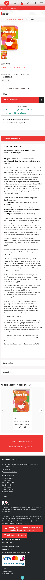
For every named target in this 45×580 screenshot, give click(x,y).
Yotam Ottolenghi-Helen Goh (14, 68)
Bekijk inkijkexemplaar (18, 88)
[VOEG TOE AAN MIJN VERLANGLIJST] (41, 100)
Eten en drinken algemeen (20, 447)
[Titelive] (22, 578)
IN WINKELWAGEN (11, 100)
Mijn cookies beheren (16, 535)
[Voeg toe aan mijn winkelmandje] (20, 427)
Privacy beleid (8, 543)
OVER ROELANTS (7, 574)
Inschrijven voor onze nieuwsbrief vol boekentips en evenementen (24, 529)
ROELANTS (11, 19)
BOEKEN (21, 19)
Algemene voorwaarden (12, 539)
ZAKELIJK (5, 568)
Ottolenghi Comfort (21, 422)
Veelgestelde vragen (10, 546)
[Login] (28, 3)
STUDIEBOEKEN (7, 571)
